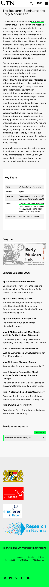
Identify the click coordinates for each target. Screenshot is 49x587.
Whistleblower (39, 560)
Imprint (31, 557)
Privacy (41, 557)
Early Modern (37, 21)
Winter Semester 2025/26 (18, 437)
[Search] (31, 4)
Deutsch (42, 3)
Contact (20, 557)
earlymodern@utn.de (29, 161)
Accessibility (10, 560)
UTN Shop (24, 560)
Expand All (40, 433)
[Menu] (46, 3)
